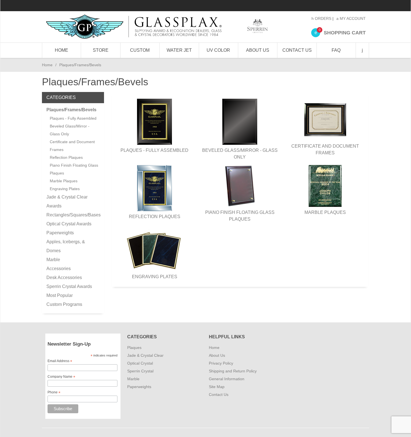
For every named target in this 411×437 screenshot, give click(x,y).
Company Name (61, 377)
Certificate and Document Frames (325, 149)
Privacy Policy (221, 363)
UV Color (218, 50)
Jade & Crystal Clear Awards (67, 201)
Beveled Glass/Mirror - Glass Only (240, 153)
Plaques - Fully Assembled (154, 150)
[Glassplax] (156, 27)
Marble (53, 259)
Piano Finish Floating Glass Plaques (240, 215)
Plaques (134, 347)
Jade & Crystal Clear (145, 355)
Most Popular (59, 295)
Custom (140, 50)
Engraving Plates (154, 276)
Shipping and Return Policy (233, 371)
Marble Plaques (325, 212)
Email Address (60, 361)
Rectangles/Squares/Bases (73, 214)
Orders (322, 18)
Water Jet (179, 50)
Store (100, 50)
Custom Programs (64, 304)
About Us (257, 50)
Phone (54, 392)
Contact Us (297, 50)
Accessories (58, 268)
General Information (226, 379)
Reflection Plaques (154, 216)
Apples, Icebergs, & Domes (65, 246)
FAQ (336, 50)
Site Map (217, 386)
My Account (352, 18)
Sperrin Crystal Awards (69, 286)
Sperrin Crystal (140, 371)
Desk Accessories (64, 277)
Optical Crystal (140, 363)
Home (61, 50)
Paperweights (60, 232)
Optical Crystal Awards (68, 223)
